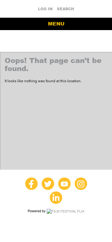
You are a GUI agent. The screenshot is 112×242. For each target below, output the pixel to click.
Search (65, 9)
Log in (45, 9)
